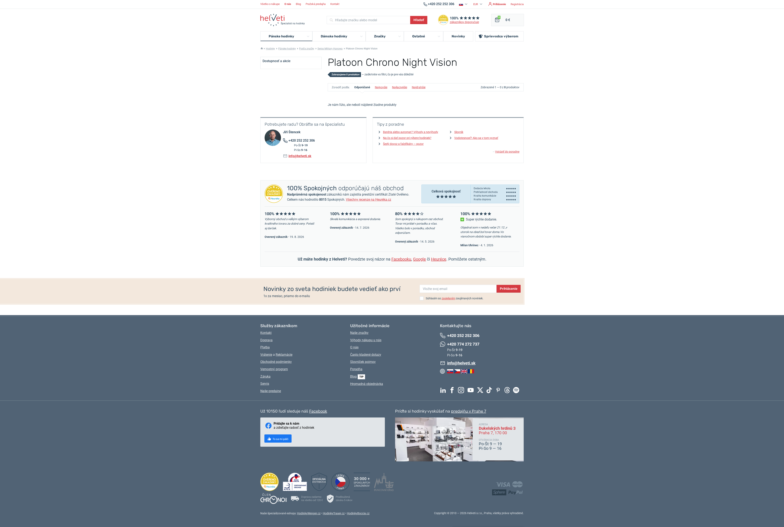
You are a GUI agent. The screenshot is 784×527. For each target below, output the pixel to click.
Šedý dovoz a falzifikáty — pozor (403, 143)
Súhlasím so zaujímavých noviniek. (454, 298)
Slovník (458, 132)
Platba (265, 347)
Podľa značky (306, 48)
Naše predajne (270, 391)
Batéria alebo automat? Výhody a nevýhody (410, 132)
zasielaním (448, 298)
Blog (298, 4)
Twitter (481, 390)
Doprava (266, 340)
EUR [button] (476, 4)
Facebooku (401, 259)
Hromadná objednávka (366, 384)
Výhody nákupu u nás (365, 340)
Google (419, 259)
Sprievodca (501, 36)
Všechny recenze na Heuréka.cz (368, 199)
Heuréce (438, 259)
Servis (264, 384)
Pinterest (499, 390)
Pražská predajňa (316, 4)
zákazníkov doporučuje (464, 22)
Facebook (453, 390)
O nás (354, 347)
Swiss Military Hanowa (330, 48)
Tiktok (490, 390)
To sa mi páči (280, 439)
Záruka (265, 376)
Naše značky (359, 333)
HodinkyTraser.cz (334, 513)
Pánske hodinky (287, 48)
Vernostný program (274, 369)
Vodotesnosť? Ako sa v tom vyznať (476, 138)
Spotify (517, 390)
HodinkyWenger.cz (309, 513)
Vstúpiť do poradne (506, 151)
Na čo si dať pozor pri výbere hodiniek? (407, 138)
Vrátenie (266, 355)
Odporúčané (362, 87)
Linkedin (444, 390)
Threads (508, 390)
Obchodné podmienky (276, 362)
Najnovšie (381, 87)
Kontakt (334, 4)
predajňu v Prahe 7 (468, 411)
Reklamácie (284, 355)
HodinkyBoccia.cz (358, 513)
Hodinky (270, 48)
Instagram (462, 390)
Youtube (471, 390)
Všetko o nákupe (270, 4)
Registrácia (517, 4)
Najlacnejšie (399, 87)
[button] (464, 4)
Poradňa (356, 369)
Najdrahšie (418, 87)
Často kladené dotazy (365, 355)
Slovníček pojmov (363, 362)
